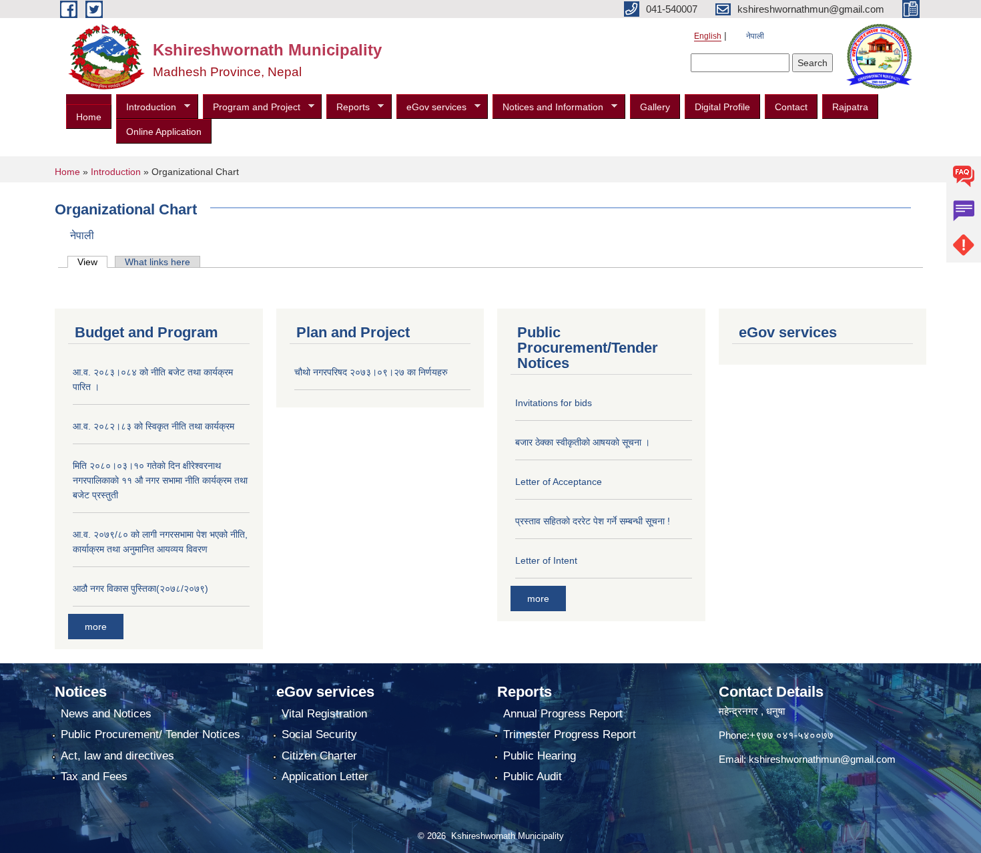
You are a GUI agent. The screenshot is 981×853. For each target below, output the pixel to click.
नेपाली (755, 36)
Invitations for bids (553, 402)
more (96, 626)
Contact (791, 107)
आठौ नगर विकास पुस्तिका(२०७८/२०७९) (140, 588)
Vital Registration (324, 713)
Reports (348, 107)
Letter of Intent (546, 560)
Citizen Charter (319, 755)
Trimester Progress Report (569, 734)
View (92, 262)
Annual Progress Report (563, 713)
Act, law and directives (117, 755)
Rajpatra (850, 107)
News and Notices (106, 713)
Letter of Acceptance (558, 481)
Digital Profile (722, 107)
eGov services (431, 107)
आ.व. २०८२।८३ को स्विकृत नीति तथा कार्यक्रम (153, 426)
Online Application (164, 131)
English (707, 36)
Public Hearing (539, 755)
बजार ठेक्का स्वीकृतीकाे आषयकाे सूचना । (582, 442)
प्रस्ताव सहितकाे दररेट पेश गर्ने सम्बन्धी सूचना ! (592, 521)
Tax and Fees (94, 776)
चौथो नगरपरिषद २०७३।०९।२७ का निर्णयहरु (371, 372)
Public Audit (532, 776)
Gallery (655, 107)
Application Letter (325, 776)
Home (88, 117)
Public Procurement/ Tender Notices (150, 734)
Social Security (319, 734)
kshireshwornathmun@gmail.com (822, 759)
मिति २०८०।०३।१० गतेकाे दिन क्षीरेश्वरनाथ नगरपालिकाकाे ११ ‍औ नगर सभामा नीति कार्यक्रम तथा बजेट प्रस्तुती (160, 480)
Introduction (146, 107)
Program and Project (251, 107)
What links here (157, 262)
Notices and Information (548, 107)
